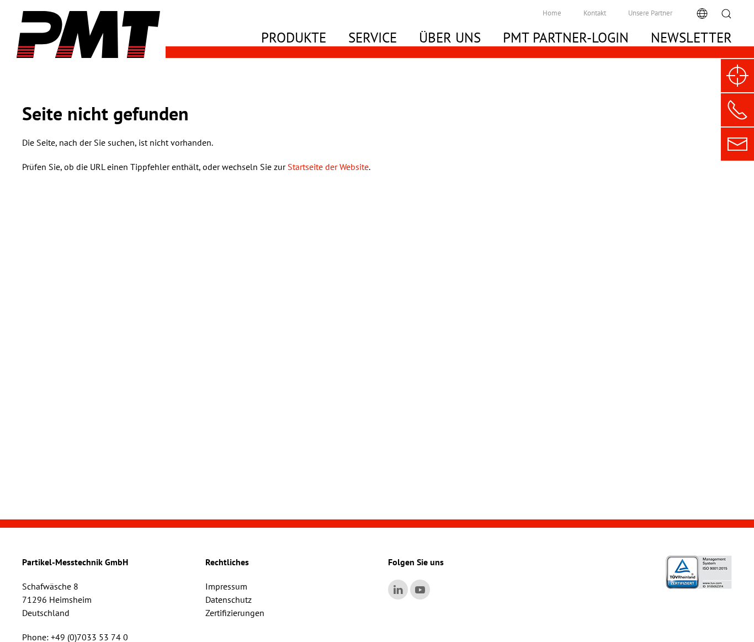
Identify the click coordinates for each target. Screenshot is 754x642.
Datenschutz (228, 599)
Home (552, 13)
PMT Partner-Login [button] (566, 37)
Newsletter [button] (691, 37)
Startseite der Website (328, 166)
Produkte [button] (293, 37)
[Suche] (726, 13)
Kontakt (594, 13)
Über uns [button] (450, 37)
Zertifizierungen (234, 612)
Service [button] (372, 37)
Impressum (226, 586)
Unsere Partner (650, 13)
